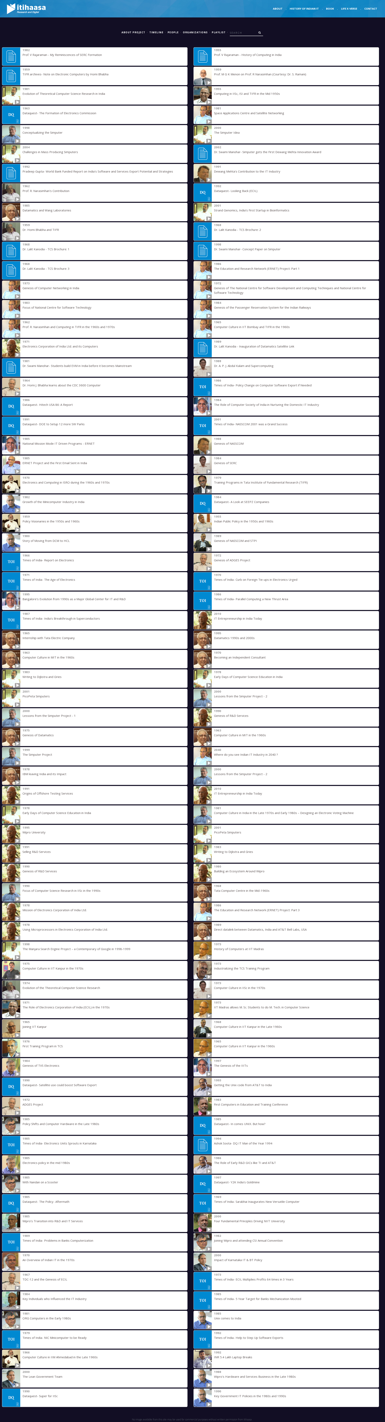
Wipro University (34, 832)
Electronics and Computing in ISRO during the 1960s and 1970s (66, 482)
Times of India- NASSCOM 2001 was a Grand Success (251, 424)
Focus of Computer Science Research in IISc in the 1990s (61, 891)
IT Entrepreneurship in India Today (238, 618)
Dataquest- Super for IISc (40, 1396)
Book (330, 8)
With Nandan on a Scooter (40, 1182)
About (278, 8)
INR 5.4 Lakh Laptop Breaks (233, 1357)
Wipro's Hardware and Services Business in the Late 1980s (255, 1377)
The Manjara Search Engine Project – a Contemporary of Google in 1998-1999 (76, 949)
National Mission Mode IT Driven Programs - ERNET (58, 443)
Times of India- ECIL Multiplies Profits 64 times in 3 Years (254, 1279)
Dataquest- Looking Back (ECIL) (235, 191)
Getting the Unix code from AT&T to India (243, 1085)
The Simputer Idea (227, 132)
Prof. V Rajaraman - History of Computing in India (248, 55)
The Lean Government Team (42, 1377)
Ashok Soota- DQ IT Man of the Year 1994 (243, 1143)
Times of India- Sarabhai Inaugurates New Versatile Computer (257, 1202)
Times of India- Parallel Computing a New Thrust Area (251, 599)
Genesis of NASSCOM (229, 443)
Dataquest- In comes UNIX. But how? (239, 1124)
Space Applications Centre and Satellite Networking (249, 113)
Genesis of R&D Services (231, 716)
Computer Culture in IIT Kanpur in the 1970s (52, 968)
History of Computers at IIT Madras (239, 949)
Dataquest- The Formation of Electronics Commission (59, 113)
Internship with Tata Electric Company (48, 638)
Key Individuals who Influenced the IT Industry (54, 1299)
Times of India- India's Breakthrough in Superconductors (61, 618)
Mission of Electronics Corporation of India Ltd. (54, 910)
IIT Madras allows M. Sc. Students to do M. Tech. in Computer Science (261, 1007)
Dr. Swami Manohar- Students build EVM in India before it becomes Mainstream (77, 366)
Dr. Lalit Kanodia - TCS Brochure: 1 (46, 249)
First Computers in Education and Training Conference (251, 1104)
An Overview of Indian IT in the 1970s (48, 1260)
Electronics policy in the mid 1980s (46, 1163)
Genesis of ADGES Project (232, 560)
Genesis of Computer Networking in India (50, 288)
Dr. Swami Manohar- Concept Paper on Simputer (247, 249)
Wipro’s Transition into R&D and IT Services (52, 1221)
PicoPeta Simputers (36, 696)
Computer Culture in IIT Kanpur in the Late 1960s (248, 1027)
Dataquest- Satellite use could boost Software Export (59, 1085)
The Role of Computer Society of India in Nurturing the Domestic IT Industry (266, 405)
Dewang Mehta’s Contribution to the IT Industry (247, 171)
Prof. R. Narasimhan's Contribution (45, 191)
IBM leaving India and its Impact (44, 774)
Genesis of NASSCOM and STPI (235, 541)
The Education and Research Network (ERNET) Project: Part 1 (257, 269)
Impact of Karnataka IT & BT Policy (238, 1260)
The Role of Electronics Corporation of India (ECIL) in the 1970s (66, 1007)
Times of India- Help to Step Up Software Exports (248, 1338)
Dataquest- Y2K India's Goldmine (237, 1182)
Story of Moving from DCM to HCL (46, 541)
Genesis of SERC (225, 463)
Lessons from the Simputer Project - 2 (240, 696)
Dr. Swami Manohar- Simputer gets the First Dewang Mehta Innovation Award (267, 152)
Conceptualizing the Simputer (42, 132)
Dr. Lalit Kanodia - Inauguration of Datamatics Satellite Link (254, 346)
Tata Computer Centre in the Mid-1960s (242, 891)
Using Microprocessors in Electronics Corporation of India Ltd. (65, 929)
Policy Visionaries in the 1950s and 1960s (51, 521)
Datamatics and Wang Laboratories (46, 210)
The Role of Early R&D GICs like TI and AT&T (245, 1163)
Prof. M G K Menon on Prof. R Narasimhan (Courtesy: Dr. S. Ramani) (260, 74)
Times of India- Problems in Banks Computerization (57, 1240)
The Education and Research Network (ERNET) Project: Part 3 (257, 910)
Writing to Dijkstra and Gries (42, 677)
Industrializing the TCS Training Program (242, 968)
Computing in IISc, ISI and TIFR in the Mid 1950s (247, 94)
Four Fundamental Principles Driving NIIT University (249, 1221)
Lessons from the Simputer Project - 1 (49, 716)
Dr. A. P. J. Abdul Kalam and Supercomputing (244, 366)
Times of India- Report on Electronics (48, 560)
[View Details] (11, 56)
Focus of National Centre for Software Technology (56, 307)
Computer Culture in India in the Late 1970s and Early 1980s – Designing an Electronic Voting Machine (284, 813)
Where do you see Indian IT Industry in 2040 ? (246, 754)
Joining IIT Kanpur (34, 1027)
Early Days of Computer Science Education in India (248, 677)
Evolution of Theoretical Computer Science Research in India (63, 94)
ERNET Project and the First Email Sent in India (54, 463)
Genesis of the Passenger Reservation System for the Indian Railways (262, 307)
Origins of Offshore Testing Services (47, 793)
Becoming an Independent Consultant (240, 657)
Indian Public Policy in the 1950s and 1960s (243, 521)
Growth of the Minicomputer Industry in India (53, 502)
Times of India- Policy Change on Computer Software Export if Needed (263, 385)
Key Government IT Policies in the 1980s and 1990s (250, 1396)
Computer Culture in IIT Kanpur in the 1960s (244, 1046)
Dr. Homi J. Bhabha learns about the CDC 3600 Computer (61, 385)
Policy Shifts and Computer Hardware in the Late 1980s (60, 1124)
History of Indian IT (304, 8)
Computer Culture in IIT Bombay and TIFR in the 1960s (252, 327)
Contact (370, 8)
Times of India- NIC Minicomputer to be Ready (54, 1338)
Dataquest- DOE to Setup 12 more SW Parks (53, 424)
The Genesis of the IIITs (231, 1065)
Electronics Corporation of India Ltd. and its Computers (60, 346)
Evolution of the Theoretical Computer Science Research (61, 988)
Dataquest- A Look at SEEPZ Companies (241, 502)
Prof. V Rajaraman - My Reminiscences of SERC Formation (62, 55)
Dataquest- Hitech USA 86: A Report (47, 405)
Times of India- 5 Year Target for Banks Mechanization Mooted (257, 1299)
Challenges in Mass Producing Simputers (50, 152)
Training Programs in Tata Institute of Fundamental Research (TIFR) (261, 482)
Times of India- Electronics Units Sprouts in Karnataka (59, 1143)
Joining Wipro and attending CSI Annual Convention (248, 1240)
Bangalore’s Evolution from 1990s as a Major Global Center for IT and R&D (74, 599)
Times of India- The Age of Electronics (48, 580)
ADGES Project (32, 1104)
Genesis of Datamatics (38, 735)
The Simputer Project (37, 754)
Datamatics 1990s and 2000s (234, 638)
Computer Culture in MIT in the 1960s (48, 657)
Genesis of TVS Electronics (40, 1065)
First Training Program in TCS (42, 1046)
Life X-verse (349, 8)
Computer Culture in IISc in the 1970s (239, 988)
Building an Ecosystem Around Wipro (239, 871)
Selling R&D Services (36, 852)
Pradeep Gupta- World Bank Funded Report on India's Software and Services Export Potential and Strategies (97, 171)
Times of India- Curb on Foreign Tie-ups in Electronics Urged (255, 580)
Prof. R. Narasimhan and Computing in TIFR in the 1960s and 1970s (68, 327)
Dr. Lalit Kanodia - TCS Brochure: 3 (46, 269)
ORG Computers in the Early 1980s (46, 1318)
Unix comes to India (227, 1318)
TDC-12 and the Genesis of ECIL (44, 1279)
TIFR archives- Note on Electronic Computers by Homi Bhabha (65, 74)
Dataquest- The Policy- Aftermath (45, 1202)
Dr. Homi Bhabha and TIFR (40, 230)
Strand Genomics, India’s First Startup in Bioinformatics (251, 210)
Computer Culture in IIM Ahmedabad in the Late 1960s (60, 1357)
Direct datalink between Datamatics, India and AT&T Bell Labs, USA (260, 929)
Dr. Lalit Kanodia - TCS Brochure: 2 (237, 230)
